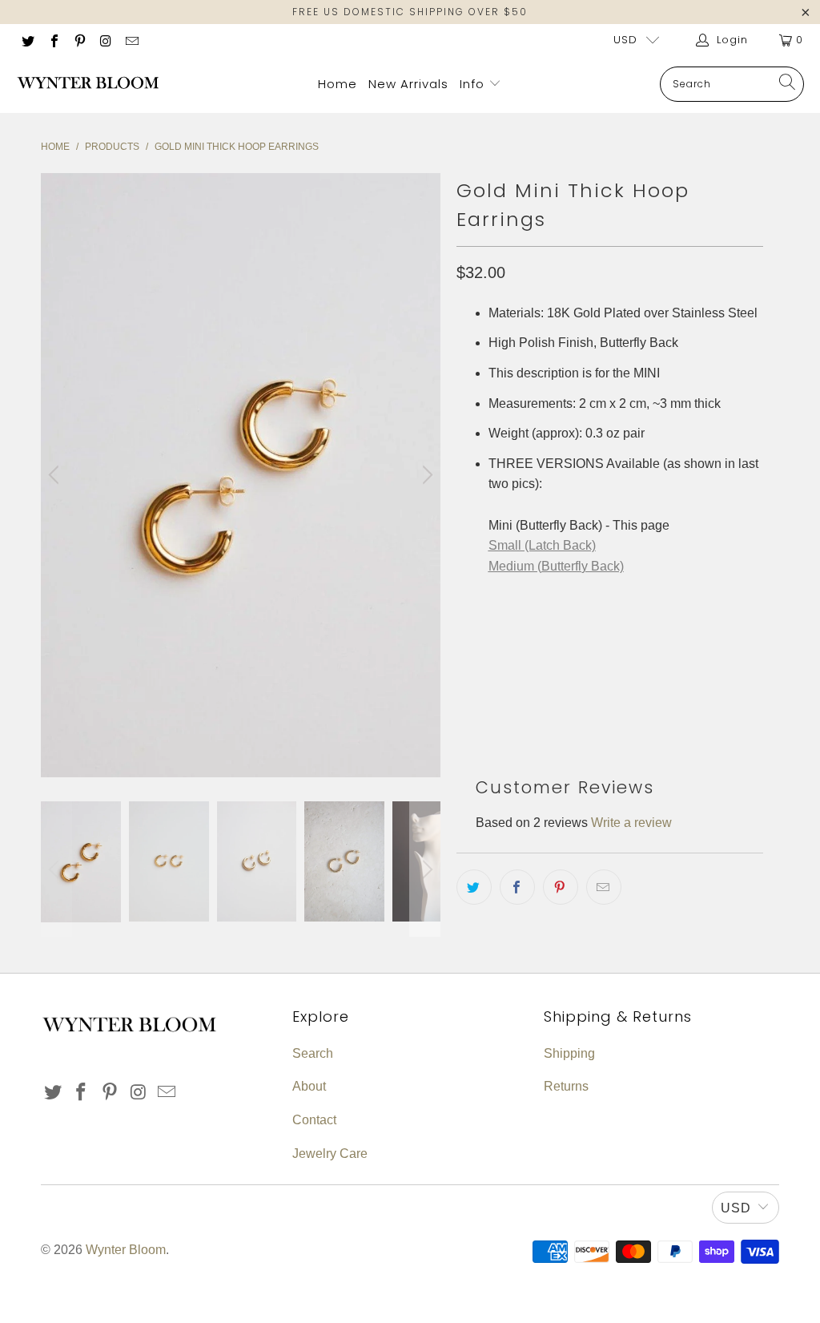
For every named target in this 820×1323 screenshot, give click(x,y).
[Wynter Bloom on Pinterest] (79, 40)
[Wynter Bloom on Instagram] (105, 40)
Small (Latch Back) (542, 545)
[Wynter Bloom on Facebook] (53, 40)
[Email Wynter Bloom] (131, 40)
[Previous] (56, 475)
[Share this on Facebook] (517, 887)
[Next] (425, 475)
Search (312, 1053)
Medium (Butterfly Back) (556, 566)
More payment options (683, 691)
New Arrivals (408, 83)
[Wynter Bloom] (88, 84)
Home (337, 83)
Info (474, 83)
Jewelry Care (330, 1153)
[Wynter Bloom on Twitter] (27, 40)
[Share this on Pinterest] (560, 887)
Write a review (631, 822)
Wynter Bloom (126, 1249)
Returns (566, 1086)
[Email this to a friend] (603, 887)
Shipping (569, 1053)
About (309, 1086)
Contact (314, 1120)
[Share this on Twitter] (474, 887)
